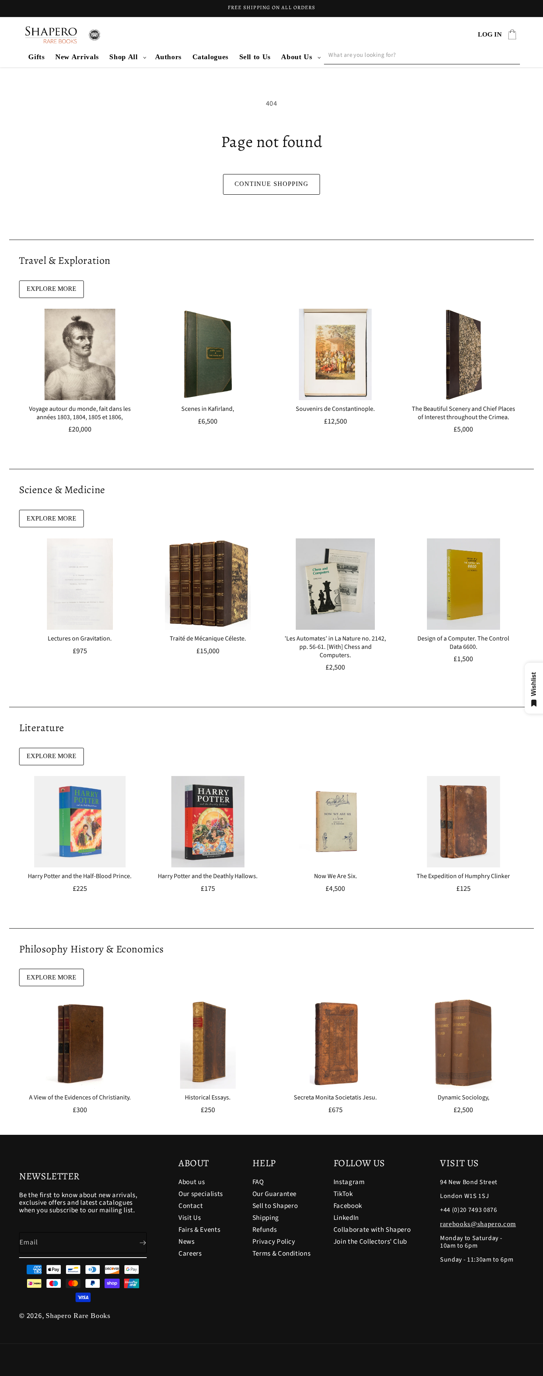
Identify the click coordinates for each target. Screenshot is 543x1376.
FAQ (258, 1183)
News (186, 1241)
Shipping (265, 1218)
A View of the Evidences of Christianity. (80, 1097)
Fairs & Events (199, 1230)
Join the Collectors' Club (370, 1241)
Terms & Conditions (281, 1253)
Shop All (123, 57)
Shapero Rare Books (78, 1316)
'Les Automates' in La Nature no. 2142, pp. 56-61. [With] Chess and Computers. (335, 647)
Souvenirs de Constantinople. (335, 409)
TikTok (343, 1194)
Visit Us (189, 1218)
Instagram (349, 1183)
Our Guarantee (274, 1194)
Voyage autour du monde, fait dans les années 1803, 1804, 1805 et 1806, (80, 413)
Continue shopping (272, 183)
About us (191, 1183)
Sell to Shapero (275, 1206)
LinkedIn (346, 1218)
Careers (190, 1253)
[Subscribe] (136, 1243)
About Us (296, 57)
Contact (190, 1206)
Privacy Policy (273, 1241)
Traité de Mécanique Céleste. (207, 639)
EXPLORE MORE (51, 288)
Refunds (264, 1230)
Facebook (348, 1206)
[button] (126, 57)
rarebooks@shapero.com (478, 1224)
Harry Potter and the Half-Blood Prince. (80, 876)
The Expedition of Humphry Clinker (463, 876)
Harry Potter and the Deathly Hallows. (208, 876)
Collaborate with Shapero (372, 1230)
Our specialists (200, 1194)
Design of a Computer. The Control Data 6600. (463, 643)
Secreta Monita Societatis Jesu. (335, 1097)
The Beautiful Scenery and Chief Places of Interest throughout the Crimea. (463, 413)
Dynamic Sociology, (463, 1097)
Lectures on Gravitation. (80, 639)
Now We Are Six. (335, 876)
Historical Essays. (208, 1097)
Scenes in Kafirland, (207, 409)
